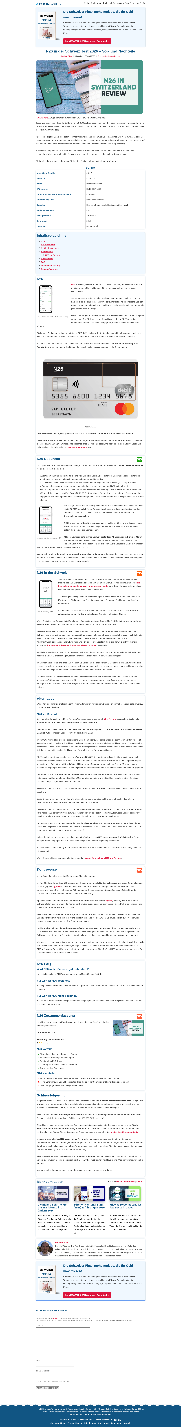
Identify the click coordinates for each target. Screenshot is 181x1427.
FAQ (43, 262)
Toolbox (94, 3)
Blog (127, 3)
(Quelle (57, 886)
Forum (133, 3)
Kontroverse (47, 259)
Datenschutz (104, 1423)
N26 (43, 241)
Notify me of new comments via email (54, 1381)
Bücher (87, 3)
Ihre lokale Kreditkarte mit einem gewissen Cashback (72, 645)
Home (63, 1423)
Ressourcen (118, 3)
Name (38, 1360)
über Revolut (110, 719)
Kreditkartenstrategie (77, 447)
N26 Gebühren (48, 245)
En (141, 3)
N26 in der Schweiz (50, 248)
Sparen (101, 56)
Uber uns (54, 1423)
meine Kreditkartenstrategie (124, 1132)
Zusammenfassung (50, 265)
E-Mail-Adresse (43, 1371)
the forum (55, 1318)
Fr (144, 3)
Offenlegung (42, 118)
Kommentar (41, 1325)
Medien (78, 1423)
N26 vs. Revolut (52, 255)
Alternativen (47, 252)
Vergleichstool (105, 3)
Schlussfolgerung (49, 269)
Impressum (116, 1423)
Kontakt (127, 1423)
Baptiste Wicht (66, 56)
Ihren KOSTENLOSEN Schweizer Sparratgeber (87, 41)
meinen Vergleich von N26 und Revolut (102, 858)
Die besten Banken (112, 56)
